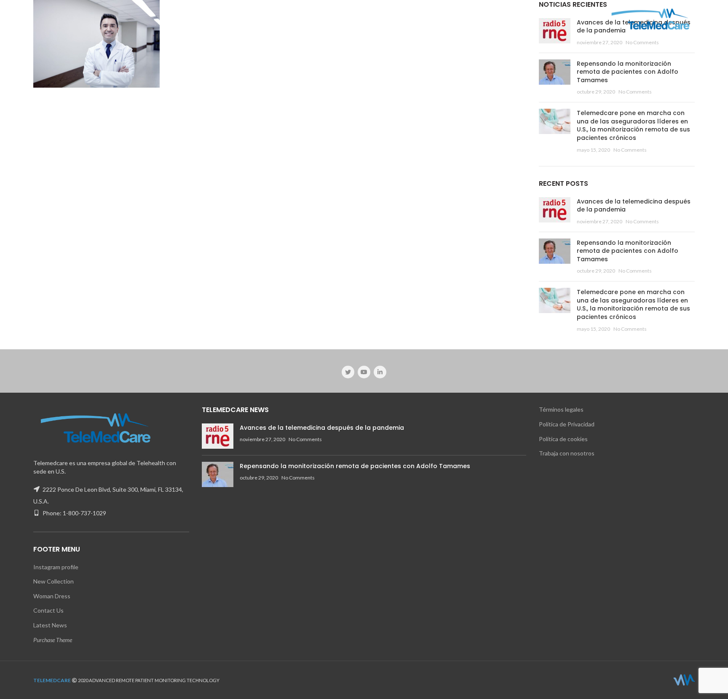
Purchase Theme (52, 639)
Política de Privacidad (566, 424)
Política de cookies (563, 438)
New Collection (53, 581)
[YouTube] (364, 372)
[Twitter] (348, 372)
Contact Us (48, 610)
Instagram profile (55, 566)
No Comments (642, 42)
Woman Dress (51, 596)
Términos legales (561, 409)
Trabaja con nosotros (566, 453)
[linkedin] (380, 372)
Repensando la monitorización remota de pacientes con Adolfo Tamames (627, 71)
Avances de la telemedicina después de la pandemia (634, 205)
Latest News (50, 625)
